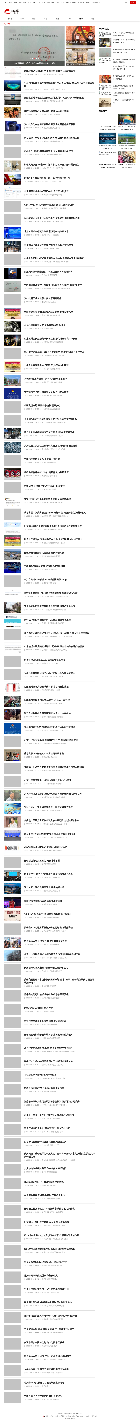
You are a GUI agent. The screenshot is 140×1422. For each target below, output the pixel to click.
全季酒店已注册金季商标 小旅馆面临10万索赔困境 (48, 245)
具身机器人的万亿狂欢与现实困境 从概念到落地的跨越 (50, 445)
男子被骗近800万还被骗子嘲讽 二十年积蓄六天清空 (49, 1329)
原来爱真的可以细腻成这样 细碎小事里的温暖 (46, 994)
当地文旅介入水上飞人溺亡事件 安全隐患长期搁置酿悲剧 (52, 218)
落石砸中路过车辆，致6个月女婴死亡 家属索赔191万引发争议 (54, 352)
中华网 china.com (12, 11)
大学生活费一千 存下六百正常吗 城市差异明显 (46, 1369)
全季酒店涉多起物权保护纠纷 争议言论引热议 (46, 191)
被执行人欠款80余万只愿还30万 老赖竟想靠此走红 (48, 1061)
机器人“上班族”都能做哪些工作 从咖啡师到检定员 (48, 151)
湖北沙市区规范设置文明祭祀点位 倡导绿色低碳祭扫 (49, 1249)
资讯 (10, 2)
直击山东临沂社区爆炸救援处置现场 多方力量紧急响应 (50, 419)
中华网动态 (93, 1416)
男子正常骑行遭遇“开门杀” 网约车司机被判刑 (46, 1289)
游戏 (34, 2)
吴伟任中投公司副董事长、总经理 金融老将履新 (47, 619)
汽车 (29, 2)
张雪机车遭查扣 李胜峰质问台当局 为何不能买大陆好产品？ (53, 539)
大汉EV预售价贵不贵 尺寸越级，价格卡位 (44, 486)
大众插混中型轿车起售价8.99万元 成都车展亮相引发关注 (51, 138)
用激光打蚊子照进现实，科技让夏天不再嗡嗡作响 (48, 271)
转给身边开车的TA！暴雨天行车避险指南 (44, 1088)
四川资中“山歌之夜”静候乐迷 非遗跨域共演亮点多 (48, 874)
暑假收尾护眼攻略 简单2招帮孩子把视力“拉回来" (48, 1048)
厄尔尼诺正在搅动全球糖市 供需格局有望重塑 (46, 686)
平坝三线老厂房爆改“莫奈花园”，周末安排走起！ (48, 1128)
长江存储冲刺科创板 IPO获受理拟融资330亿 (45, 579)
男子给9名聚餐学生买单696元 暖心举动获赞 (45, 1262)
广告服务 (55, 1416)
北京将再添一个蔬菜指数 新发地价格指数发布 (46, 231)
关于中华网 (49, 1416)
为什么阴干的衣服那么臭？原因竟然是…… (45, 298)
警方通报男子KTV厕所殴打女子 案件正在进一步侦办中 (50, 727)
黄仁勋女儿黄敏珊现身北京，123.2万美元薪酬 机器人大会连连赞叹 (56, 633)
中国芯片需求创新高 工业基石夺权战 (42, 459)
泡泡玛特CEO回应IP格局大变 (38, 1008)
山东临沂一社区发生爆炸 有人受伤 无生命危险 (46, 1222)
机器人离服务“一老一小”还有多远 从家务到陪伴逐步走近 (52, 164)
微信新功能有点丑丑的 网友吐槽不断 (42, 860)
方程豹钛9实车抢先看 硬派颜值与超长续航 (44, 566)
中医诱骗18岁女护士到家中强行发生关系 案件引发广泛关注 (53, 285)
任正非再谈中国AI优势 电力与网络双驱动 (44, 1342)
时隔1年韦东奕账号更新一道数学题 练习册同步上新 (49, 205)
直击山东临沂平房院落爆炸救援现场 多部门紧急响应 (49, 606)
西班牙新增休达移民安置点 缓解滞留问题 (44, 553)
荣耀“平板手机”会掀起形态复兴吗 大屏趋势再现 (47, 499)
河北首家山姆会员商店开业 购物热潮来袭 (44, 887)
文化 (38, 2)
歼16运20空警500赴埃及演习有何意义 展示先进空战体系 (51, 1235)
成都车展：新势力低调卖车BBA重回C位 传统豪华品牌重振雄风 (55, 512)
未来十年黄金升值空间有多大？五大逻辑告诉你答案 (49, 1115)
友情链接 (86, 1416)
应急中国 (81, 2)
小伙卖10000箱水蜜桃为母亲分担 (40, 1075)
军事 (15, 2)
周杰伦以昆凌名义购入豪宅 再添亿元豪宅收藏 (46, 111)
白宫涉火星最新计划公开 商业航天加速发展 (45, 1141)
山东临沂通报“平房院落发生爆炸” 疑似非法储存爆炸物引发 (53, 526)
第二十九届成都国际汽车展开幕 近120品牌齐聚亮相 (49, 432)
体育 (45, 19)
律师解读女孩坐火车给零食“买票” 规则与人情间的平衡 (50, 1315)
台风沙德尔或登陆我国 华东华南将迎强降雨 (45, 1168)
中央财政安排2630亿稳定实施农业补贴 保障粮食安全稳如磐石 (54, 258)
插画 (48, 2)
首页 (5, 2)
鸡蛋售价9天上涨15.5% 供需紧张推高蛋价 (44, 660)
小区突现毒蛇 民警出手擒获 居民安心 (42, 405)
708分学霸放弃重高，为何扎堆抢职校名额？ (45, 379)
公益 (57, 2)
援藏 (43, 2)
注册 (125, 2)
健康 (52, 2)
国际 (22, 19)
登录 (132, 2)
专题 (57, 19)
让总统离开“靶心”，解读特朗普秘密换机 (44, 1182)
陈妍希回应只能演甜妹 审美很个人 (41, 1275)
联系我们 (62, 1416)
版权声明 (74, 1416)
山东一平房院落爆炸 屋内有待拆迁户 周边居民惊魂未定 (51, 740)
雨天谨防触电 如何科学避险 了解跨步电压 (44, 1195)
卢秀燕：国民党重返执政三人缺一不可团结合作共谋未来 (51, 820)
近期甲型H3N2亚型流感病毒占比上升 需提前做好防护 (50, 834)
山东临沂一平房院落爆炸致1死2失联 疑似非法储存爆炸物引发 (54, 646)
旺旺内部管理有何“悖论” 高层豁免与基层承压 (46, 472)
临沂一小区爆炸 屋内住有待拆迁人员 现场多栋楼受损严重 (52, 954)
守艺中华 (73, 2)
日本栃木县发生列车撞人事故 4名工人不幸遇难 (47, 700)
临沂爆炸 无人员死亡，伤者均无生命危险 (44, 1382)
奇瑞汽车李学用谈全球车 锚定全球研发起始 (45, 1021)
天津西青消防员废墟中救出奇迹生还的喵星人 (46, 967)
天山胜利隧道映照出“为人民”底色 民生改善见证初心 (49, 673)
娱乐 (24, 2)
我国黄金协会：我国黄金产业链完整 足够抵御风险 (48, 312)
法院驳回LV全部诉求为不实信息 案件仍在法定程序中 (50, 71)
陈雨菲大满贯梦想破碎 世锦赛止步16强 (43, 901)
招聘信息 (68, 1416)
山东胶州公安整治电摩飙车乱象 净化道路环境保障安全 (50, 338)
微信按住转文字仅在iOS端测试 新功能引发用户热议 (49, 1208)
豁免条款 (80, 1416)
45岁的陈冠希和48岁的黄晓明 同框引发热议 (45, 847)
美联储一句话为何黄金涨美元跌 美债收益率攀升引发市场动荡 (54, 767)
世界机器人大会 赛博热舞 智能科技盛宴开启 (45, 941)
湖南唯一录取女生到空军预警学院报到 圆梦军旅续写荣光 (52, 1101)
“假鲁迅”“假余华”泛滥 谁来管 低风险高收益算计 (47, 914)
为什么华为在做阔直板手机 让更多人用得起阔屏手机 (49, 124)
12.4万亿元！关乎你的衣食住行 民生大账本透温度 (48, 807)
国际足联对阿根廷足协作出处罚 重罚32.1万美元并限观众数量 (54, 97)
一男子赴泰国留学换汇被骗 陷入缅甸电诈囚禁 (46, 365)
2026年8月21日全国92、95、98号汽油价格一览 (47, 178)
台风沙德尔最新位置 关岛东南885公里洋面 (45, 325)
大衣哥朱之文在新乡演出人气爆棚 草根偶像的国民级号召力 (53, 793)
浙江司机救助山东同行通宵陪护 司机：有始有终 (47, 713)
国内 (10, 19)
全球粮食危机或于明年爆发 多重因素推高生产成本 (48, 1034)
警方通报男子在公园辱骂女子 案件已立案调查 (46, 392)
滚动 (92, 19)
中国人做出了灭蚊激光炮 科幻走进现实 (43, 1396)
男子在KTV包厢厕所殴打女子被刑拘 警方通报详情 (48, 927)
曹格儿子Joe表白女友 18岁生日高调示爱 (44, 753)
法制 (67, 2)
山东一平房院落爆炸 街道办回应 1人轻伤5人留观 (48, 780)
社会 (33, 19)
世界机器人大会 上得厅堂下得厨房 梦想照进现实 (47, 1356)
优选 (62, 2)
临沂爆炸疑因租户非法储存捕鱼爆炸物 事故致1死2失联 (51, 593)
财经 (20, 2)
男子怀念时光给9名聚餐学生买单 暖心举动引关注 (48, 1302)
